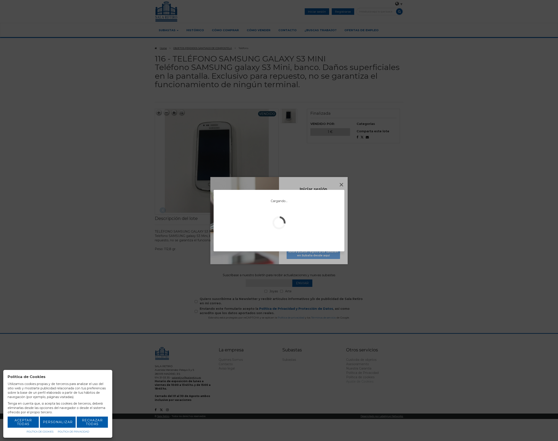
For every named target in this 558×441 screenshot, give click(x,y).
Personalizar (58, 422)
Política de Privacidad (73, 431)
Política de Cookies (40, 431)
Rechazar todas (92, 422)
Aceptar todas (23, 422)
